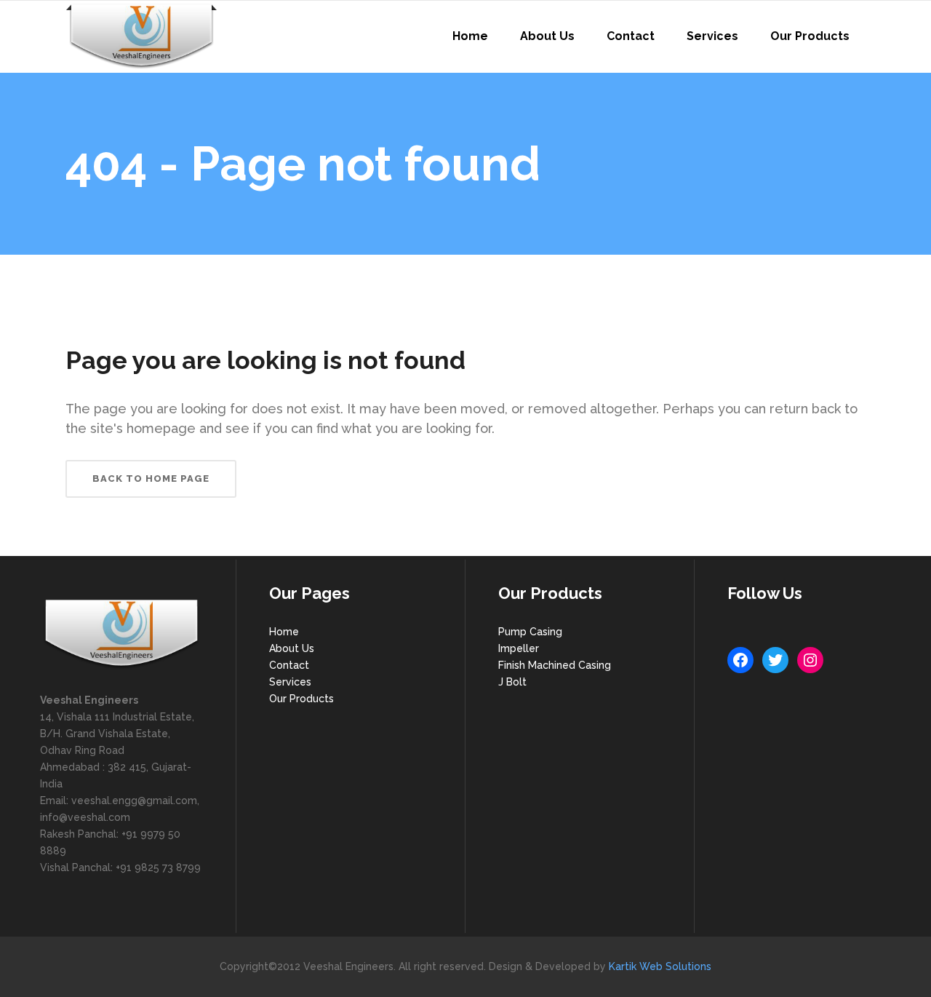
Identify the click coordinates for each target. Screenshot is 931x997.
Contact (289, 665)
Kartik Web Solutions (660, 966)
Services (290, 682)
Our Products (301, 698)
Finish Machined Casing (554, 665)
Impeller (518, 648)
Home (284, 631)
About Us (291, 648)
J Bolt (512, 682)
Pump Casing (530, 631)
